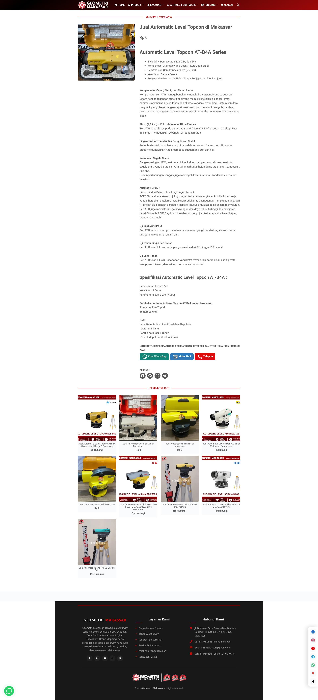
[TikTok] (313, 681)
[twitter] (150, 376)
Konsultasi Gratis (147, 656)
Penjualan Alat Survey (150, 628)
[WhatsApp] (313, 665)
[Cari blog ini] (238, 5)
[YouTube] (313, 648)
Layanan (155, 4)
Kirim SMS (184, 356)
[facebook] (143, 376)
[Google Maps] (313, 673)
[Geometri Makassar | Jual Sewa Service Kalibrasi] (93, 4)
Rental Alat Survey (148, 633)
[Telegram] (313, 656)
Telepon (208, 356)
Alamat (228, 4)
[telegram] (165, 376)
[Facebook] (313, 632)
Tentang (209, 4)
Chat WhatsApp (156, 356)
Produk (136, 4)
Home (121, 4)
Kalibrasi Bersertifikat (150, 639)
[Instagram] (313, 640)
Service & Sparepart (149, 645)
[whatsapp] (157, 376)
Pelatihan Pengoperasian (152, 650)
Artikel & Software (182, 4)
